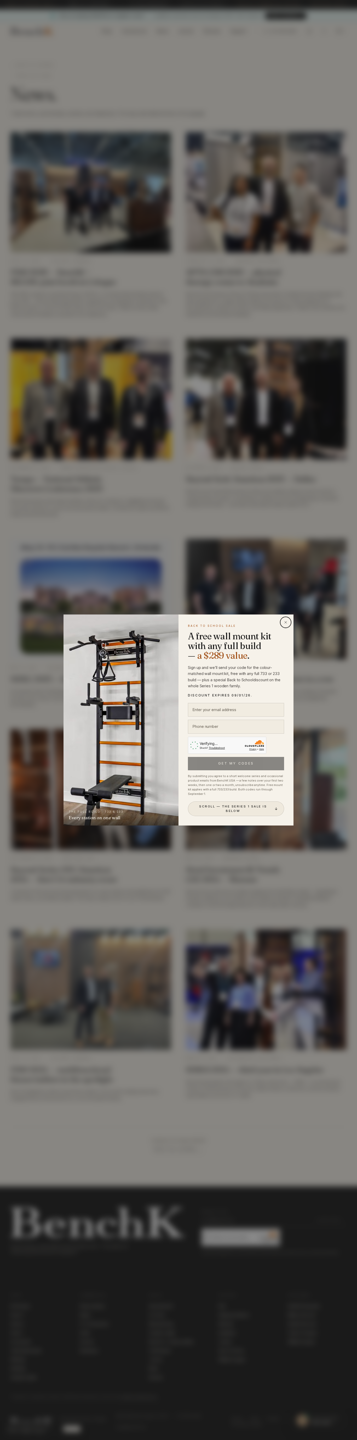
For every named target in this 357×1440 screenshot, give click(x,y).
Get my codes (236, 763)
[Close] (285, 622)
